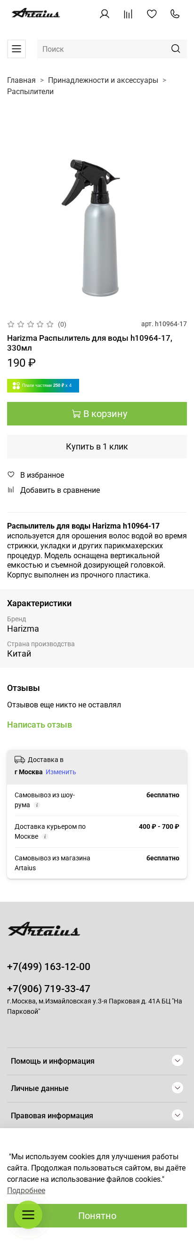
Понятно (97, 1215)
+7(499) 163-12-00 (48, 966)
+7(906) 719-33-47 (48, 988)
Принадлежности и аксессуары (103, 80)
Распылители (30, 91)
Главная (21, 80)
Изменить (61, 772)
